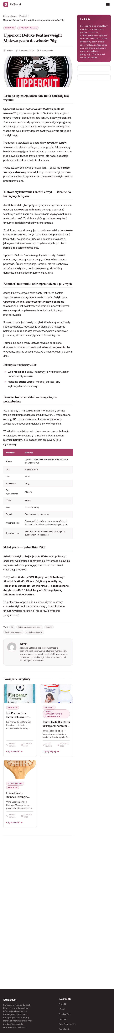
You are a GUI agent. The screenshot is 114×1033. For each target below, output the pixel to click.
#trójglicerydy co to (34, 632)
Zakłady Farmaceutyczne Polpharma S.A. (53, 713)
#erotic (49, 627)
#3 (12, 627)
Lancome (63, 1019)
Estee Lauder (65, 1029)
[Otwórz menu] (108, 4)
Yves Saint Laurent (67, 1024)
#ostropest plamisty (13, 632)
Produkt (9, 28)
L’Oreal (62, 1009)
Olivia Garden (15, 783)
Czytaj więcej (12, 751)
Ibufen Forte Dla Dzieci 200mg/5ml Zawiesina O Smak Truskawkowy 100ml (56, 727)
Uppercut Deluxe (28, 28)
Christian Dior (65, 1014)
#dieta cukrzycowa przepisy (29, 627)
